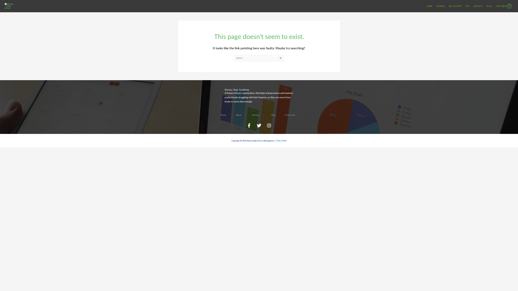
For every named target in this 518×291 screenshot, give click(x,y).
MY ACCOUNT (455, 6)
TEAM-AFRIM (281, 141)
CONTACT (478, 6)
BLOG (489, 6)
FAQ (467, 6)
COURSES (440, 6)
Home (429, 6)
